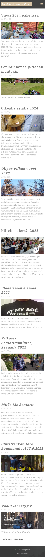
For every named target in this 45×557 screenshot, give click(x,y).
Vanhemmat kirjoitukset (12, 539)
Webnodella (24, 553)
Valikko (41, 4)
